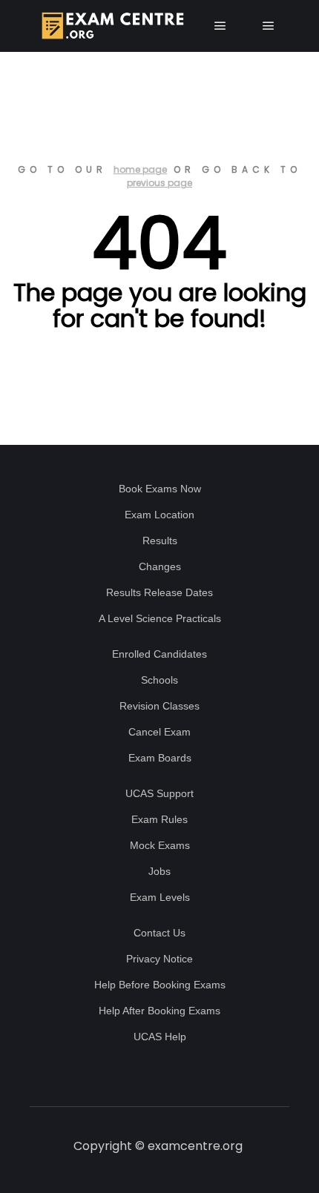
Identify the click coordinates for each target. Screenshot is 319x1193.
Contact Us (159, 933)
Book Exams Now (160, 489)
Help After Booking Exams (159, 1011)
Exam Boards (159, 758)
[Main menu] (220, 26)
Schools (159, 680)
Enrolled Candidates (159, 654)
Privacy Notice (159, 959)
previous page (159, 182)
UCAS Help (160, 1036)
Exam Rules (159, 819)
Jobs (159, 871)
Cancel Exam (159, 732)
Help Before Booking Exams (160, 985)
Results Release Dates (159, 592)
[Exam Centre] (111, 26)
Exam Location (159, 515)
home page (140, 169)
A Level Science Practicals (160, 618)
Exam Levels (160, 897)
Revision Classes (159, 706)
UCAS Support (159, 793)
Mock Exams (160, 845)
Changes (160, 566)
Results (159, 540)
